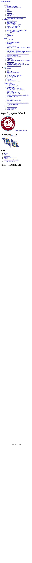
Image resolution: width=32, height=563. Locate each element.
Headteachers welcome (12, 6)
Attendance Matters (11, 46)
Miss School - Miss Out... (13, 55)
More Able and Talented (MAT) (14, 25)
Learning (6, 19)
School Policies (10, 14)
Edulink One (10, 39)
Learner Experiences (11, 23)
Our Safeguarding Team (12, 96)
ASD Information (11, 87)
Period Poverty (10, 59)
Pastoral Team (10, 99)
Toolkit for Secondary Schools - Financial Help (18, 64)
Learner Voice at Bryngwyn (13, 26)
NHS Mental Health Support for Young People (18, 95)
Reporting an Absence (12, 107)
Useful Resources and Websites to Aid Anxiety (18, 103)
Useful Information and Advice (14, 66)
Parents (5, 38)
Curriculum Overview (12, 21)
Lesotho (8, 34)
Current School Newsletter (13, 72)
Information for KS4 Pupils (13, 31)
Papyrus (8, 97)
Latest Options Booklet (12, 27)
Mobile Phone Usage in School (14, 56)
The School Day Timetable (13, 42)
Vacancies (9, 15)
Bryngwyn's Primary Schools (13, 81)
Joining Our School (8, 78)
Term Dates (9, 43)
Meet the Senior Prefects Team (14, 7)
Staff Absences (10, 109)
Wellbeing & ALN (8, 83)
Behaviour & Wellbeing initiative (14, 88)
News (5, 67)
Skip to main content (5, 1)
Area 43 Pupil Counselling (13, 85)
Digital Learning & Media (13, 50)
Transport (9, 40)
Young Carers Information (13, 104)
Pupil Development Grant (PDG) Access (16, 17)
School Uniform (10, 62)
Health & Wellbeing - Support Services (16, 89)
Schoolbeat (9, 101)
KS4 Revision (10, 35)
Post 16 (8, 29)
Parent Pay (9, 58)
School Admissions (11, 80)
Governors (9, 13)
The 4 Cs (9, 36)
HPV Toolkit (10, 91)
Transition (9, 79)
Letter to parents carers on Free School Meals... (18, 54)
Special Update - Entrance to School (15, 63)
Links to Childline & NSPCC (13, 92)
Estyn (8, 10)
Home (5, 3)
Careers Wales (10, 32)
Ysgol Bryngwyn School (21, 130)
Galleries (9, 74)
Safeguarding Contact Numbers (14, 100)
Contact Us (6, 105)
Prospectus (9, 11)
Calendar (9, 68)
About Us (6, 5)
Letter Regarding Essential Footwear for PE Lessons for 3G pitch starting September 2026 (19, 52)
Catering (9, 44)
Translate (15, 135)
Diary (8, 70)
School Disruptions (11, 108)
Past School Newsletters (12, 76)
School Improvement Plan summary (15, 18)
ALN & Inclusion (11, 84)
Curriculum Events (11, 22)
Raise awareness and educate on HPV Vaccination (18, 60)
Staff (8, 9)
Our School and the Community (14, 75)
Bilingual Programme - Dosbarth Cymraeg (16, 30)
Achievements (10, 71)
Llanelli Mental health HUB (13, 93)
